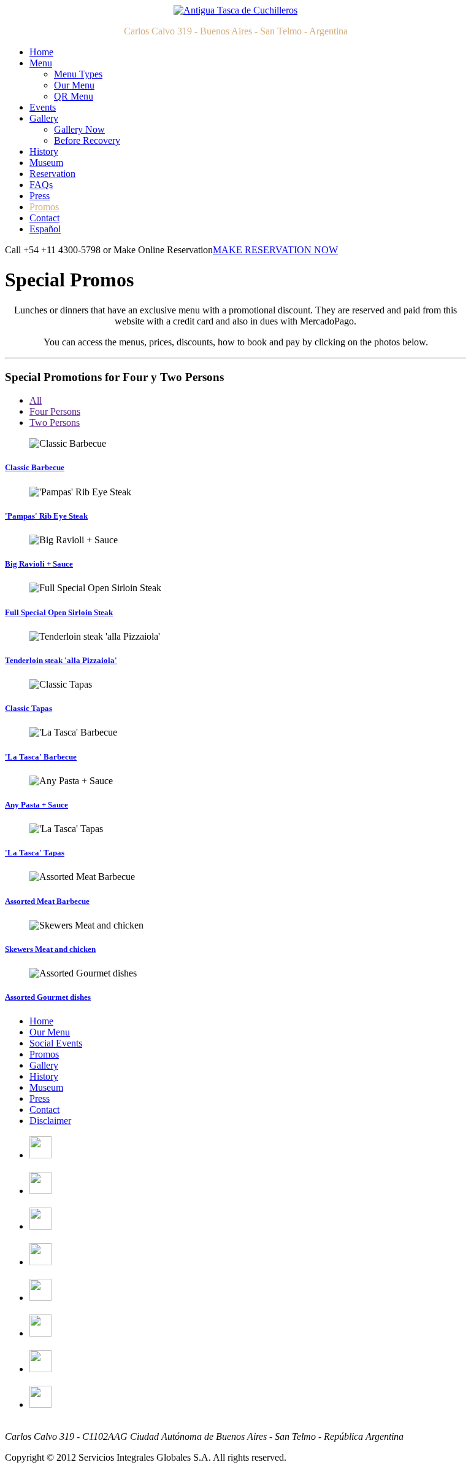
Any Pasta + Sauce (36, 804)
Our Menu (74, 85)
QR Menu (73, 96)
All (35, 400)
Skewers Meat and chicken (50, 949)
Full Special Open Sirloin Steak (59, 612)
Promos (44, 207)
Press (39, 196)
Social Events (55, 1043)
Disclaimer (50, 1120)
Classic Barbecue (34, 467)
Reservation (52, 173)
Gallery (43, 118)
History (43, 151)
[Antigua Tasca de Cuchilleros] (235, 10)
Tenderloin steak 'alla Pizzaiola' (61, 660)
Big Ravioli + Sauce (39, 563)
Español (45, 229)
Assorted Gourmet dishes (48, 997)
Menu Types (78, 74)
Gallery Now (79, 129)
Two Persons (54, 422)
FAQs (41, 184)
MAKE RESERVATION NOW (275, 250)
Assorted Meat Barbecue (47, 901)
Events (42, 107)
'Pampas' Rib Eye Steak (46, 515)
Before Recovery (87, 140)
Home (41, 52)
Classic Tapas (28, 708)
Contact (44, 218)
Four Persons (54, 411)
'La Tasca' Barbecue (41, 756)
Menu (40, 63)
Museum (46, 162)
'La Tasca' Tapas (34, 852)
